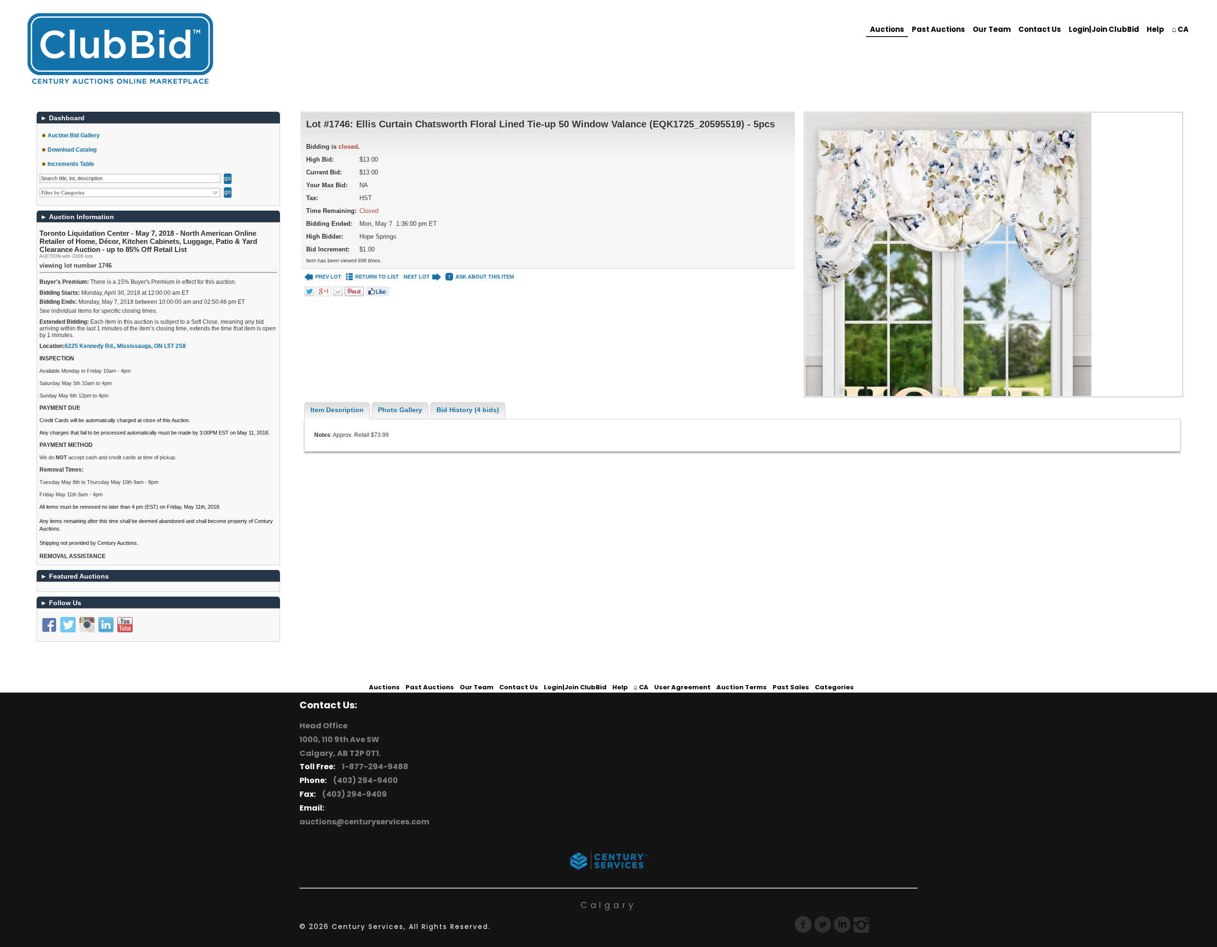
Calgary (608, 905)
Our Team (992, 29)
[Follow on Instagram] (87, 624)
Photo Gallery (400, 410)
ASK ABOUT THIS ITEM (484, 277)
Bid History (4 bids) (467, 410)
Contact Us (1039, 29)
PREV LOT (328, 277)
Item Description (337, 410)
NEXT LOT (417, 277)
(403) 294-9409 (353, 794)
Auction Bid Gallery (74, 135)
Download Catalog (72, 149)
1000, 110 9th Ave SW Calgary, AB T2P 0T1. (340, 746)
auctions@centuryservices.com (364, 821)
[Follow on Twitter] (68, 624)
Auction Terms (741, 687)
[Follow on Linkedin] (106, 624)
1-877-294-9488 (373, 766)
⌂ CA (1180, 29)
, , (125, 346)
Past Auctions (938, 29)
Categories (834, 687)
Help (1155, 29)
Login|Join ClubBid (1104, 29)
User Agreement (682, 687)
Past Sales (791, 687)
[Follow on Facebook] (49, 624)
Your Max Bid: (327, 185)
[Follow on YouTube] (125, 624)
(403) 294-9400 (364, 780)
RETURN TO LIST (377, 277)
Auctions (887, 29)
